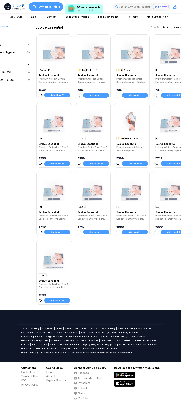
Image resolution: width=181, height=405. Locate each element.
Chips (44, 344)
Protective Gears (100, 336)
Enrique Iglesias (133, 328)
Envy (83, 332)
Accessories (149, 340)
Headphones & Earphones (34, 340)
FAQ (23, 380)
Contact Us (28, 372)
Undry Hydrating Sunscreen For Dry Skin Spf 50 (45, 352)
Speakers (56, 340)
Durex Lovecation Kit (121, 352)
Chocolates (107, 340)
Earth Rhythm (71, 332)
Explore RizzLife (56, 380)
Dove (76, 328)
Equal (84, 328)
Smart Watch (138, 336)
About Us (52, 376)
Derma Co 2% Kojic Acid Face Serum (40, 348)
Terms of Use (29, 376)
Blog (49, 372)
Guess (59, 328)
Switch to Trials (49, 7)
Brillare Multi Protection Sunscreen (90, 352)
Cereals (25, 344)
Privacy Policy (29, 384)
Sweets (126, 340)
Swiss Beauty (108, 328)
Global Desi (94, 332)
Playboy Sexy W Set (92, 344)
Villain (68, 328)
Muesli (53, 344)
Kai (97, 328)
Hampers (75, 344)
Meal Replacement (79, 336)
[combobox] (141, 7)
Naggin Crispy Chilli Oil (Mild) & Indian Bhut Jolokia (131, 344)
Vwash (24, 328)
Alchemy (34, 328)
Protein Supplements (32, 336)
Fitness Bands (70, 340)
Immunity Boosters (128, 332)
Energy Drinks (109, 332)
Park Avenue (27, 332)
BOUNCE (48, 332)
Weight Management (56, 336)
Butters (35, 344)
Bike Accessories (89, 340)
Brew (120, 328)
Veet (38, 332)
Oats (117, 340)
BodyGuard (47, 328)
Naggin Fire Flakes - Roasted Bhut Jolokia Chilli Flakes (89, 348)
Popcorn (63, 344)
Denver (59, 332)
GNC (91, 328)
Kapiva (147, 328)
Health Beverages (120, 336)
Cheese (136, 340)
